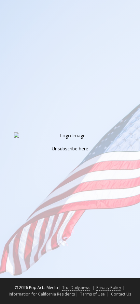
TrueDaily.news (76, 287)
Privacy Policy (108, 287)
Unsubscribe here (70, 148)
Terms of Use (92, 294)
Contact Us (121, 294)
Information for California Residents (42, 294)
